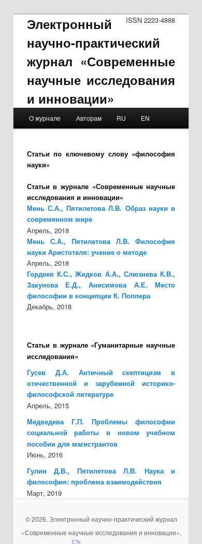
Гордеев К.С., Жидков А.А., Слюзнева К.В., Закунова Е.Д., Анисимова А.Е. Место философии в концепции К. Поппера (101, 284)
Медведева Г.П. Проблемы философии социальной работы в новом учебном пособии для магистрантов (101, 432)
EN (145, 117)
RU (121, 117)
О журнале (45, 117)
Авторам (89, 117)
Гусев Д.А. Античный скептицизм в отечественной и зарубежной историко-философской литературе (101, 383)
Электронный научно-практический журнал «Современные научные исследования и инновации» (101, 61)
